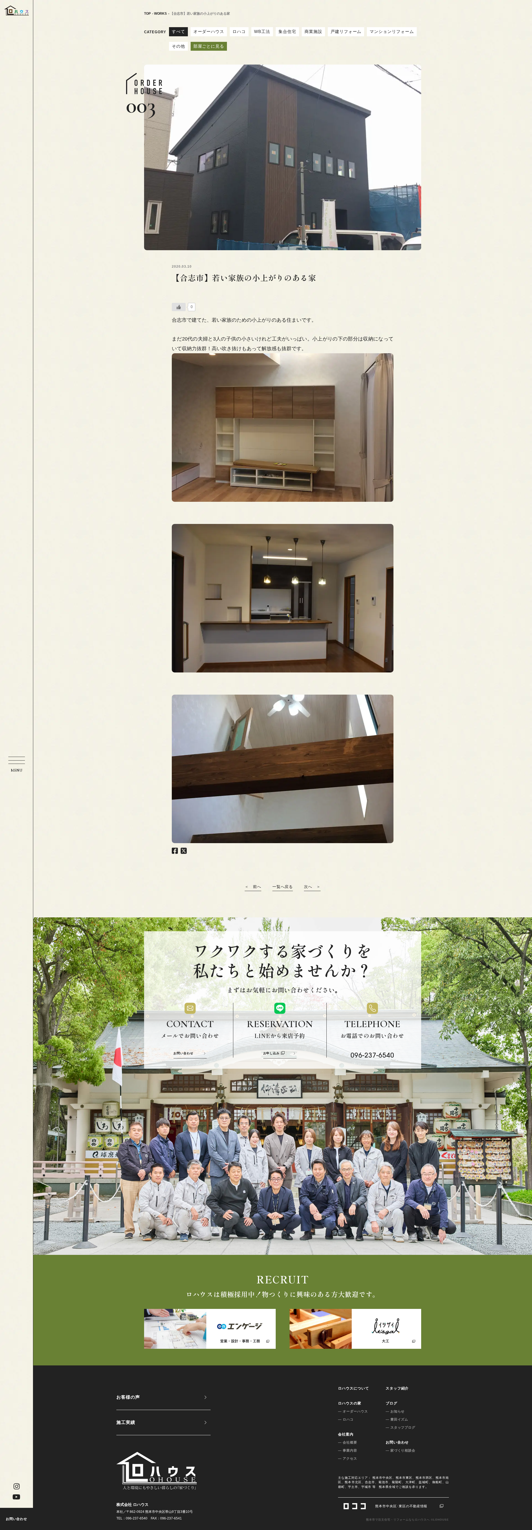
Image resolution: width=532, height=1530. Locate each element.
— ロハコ (346, 1419)
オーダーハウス (208, 31)
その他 (178, 46)
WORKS (160, 14)
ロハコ (239, 31)
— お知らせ (395, 1411)
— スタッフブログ (401, 1427)
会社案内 (346, 1434)
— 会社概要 (347, 1442)
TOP (147, 14)
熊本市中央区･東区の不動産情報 (401, 1506)
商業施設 (313, 31)
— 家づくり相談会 (401, 1450)
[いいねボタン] (179, 307)
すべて (178, 31)
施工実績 (125, 1422)
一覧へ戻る (282, 886)
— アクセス (347, 1458)
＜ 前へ (253, 886)
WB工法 (262, 31)
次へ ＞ (312, 886)
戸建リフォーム (346, 31)
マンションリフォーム (392, 31)
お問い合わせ (16, 1519)
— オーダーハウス (353, 1411)
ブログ (391, 1403)
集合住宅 (287, 31)
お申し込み (271, 1053)
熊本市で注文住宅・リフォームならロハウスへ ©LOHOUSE (407, 1519)
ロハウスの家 (349, 1403)
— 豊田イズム (397, 1419)
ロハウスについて (353, 1388)
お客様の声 (128, 1397)
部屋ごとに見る (208, 46)
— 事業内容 (347, 1450)
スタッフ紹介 (397, 1388)
